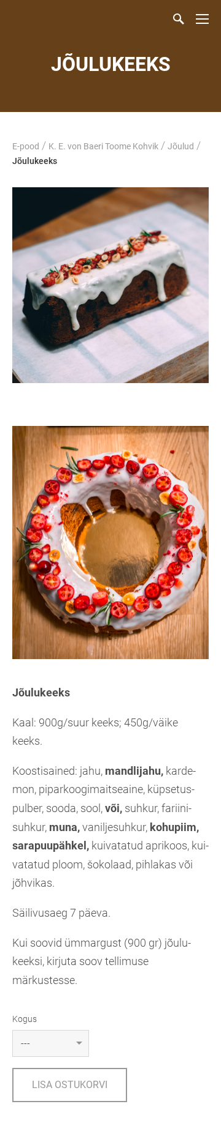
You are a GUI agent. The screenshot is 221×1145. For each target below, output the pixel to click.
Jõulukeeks (34, 161)
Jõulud (181, 146)
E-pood (25, 146)
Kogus (24, 1019)
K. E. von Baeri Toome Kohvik (103, 146)
